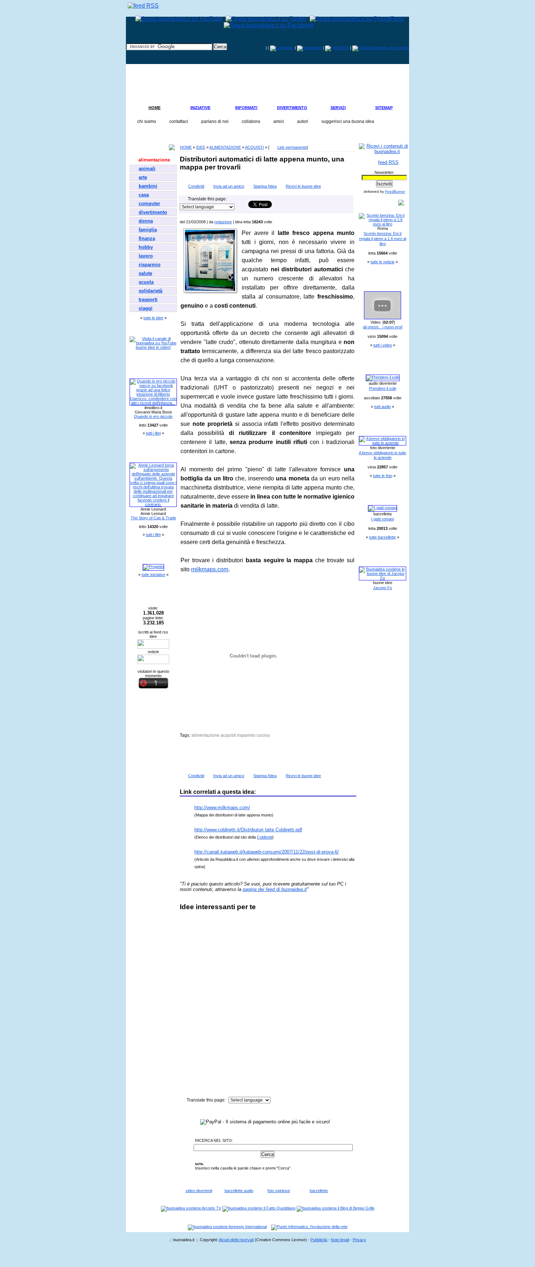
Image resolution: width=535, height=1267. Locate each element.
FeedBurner (395, 191)
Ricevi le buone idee (303, 186)
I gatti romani (382, 519)
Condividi (196, 186)
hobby (146, 247)
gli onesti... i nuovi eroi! (383, 327)
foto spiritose (279, 1190)
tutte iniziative (153, 574)
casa (144, 194)
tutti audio (382, 406)
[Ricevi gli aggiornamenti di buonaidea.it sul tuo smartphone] (143, 6)
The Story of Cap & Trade (153, 518)
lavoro (146, 256)
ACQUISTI (254, 147)
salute (145, 273)
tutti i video (382, 345)
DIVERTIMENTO (292, 107)
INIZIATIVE (200, 107)
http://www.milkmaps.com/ (222, 807)
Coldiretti (264, 837)
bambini (148, 186)
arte (143, 177)
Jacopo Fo (382, 587)
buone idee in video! (153, 347)
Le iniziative (143, 554)
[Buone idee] (153, 647)
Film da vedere (146, 452)
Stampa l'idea (265, 186)
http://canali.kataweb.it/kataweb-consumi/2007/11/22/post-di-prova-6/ (266, 852)
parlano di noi (215, 121)
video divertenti (199, 1190)
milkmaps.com (209, 569)
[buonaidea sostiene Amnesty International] (227, 1226)
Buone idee (143, 147)
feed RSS (388, 162)
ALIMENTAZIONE (225, 147)
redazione (223, 222)
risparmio (149, 264)
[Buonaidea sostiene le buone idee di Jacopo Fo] (382, 578)
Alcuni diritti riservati (236, 1240)
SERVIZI (338, 107)
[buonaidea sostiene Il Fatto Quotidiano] (259, 1208)
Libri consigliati (147, 368)
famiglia (148, 229)
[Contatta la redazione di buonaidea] (282, 47)
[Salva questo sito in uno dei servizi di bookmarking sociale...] (380, 47)
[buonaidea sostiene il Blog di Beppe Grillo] (335, 1208)
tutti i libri (153, 433)
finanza (147, 238)
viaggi (145, 308)
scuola (146, 282)
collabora (251, 121)
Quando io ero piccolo (153, 416)
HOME (154, 107)
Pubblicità (318, 1240)
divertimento (153, 212)
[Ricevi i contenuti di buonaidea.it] (384, 151)
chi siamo (146, 121)
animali (147, 168)
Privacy (359, 1240)
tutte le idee (153, 318)
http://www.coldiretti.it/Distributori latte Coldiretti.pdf (248, 829)
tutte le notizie (382, 262)
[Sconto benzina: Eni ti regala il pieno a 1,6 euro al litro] (382, 224)
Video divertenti (377, 281)
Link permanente (292, 147)
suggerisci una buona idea (347, 121)
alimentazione (154, 160)
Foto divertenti (376, 426)
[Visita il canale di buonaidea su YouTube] (153, 343)
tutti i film (153, 534)
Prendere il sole (382, 388)
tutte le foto (382, 475)
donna (146, 221)
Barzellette (372, 495)
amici (278, 121)
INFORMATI (246, 107)
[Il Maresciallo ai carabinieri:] (383, 377)
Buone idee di (375, 556)
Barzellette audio (378, 364)
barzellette (319, 1190)
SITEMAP (384, 107)
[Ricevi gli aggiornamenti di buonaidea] (337, 47)
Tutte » (347, 175)
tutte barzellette (382, 537)
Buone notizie (375, 203)
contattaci (178, 121)
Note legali (340, 1240)
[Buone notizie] (153, 662)
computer (149, 203)
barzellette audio (239, 1190)
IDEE (200, 147)
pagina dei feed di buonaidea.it (275, 889)
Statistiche (142, 595)
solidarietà (150, 290)
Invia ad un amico (228, 186)
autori (302, 121)
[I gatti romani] (382, 507)
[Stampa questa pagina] (309, 47)
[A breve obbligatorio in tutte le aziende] (382, 443)
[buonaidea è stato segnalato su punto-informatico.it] (309, 1226)
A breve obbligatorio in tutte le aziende (382, 455)
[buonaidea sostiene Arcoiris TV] (191, 1208)
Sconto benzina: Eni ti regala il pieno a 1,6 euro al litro (382, 238)
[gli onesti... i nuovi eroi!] (382, 318)
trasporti (148, 299)
